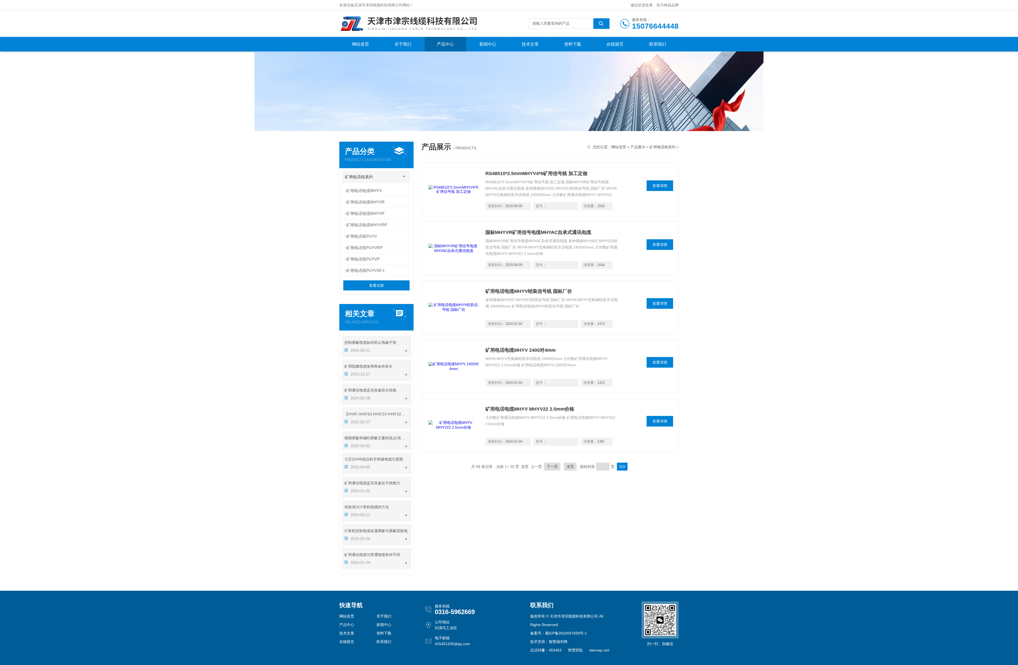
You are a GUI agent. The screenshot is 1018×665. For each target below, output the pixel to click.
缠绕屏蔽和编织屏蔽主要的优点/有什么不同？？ (376, 438)
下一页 (552, 466)
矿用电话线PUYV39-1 (365, 270)
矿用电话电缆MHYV (364, 190)
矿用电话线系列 (359, 177)
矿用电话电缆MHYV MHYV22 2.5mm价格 (529, 409)
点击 (404, 177)
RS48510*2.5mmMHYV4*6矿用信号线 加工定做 (536, 173)
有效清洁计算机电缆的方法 (366, 507)
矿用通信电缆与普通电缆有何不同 (372, 555)
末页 (570, 466)
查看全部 (376, 285)
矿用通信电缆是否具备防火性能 (370, 390)
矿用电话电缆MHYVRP (366, 225)
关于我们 (402, 44)
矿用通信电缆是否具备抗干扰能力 (372, 483)
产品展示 (637, 147)
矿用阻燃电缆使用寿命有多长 (368, 366)
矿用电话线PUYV (361, 236)
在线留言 (615, 44)
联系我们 (657, 44)
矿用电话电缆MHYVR (365, 202)
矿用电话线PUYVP (363, 259)
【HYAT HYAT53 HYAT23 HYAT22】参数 (376, 414)
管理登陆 (575, 650)
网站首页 (360, 44)
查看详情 (659, 186)
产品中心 (445, 44)
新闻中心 (487, 44)
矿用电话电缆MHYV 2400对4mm (520, 350)
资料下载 (572, 44)
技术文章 (530, 44)
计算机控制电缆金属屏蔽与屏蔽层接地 (375, 531)
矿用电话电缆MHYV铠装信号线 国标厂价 (528, 291)
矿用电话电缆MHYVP (365, 213)
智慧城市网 (558, 642)
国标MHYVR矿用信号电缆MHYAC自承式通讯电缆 (538, 232)
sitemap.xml (599, 650)
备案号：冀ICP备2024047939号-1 (558, 633)
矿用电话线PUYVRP (364, 247)
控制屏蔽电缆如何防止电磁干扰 (370, 342)
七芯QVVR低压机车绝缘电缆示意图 (373, 459)
